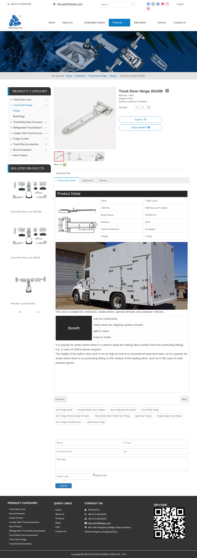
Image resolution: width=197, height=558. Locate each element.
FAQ (57, 527)
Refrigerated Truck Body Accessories (30, 127)
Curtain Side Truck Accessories (30, 133)
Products (59, 518)
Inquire (138, 119)
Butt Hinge (19, 116)
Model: (59, 173)
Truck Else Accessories (26, 144)
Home (58, 510)
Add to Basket (139, 127)
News (58, 522)
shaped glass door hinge (169, 416)
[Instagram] (167, 4)
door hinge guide (64, 409)
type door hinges (143, 416)
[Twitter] (153, 4)
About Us (59, 514)
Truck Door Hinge (22, 105)
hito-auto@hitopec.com (69, 4)
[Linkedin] (158, 4)
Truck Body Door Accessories (29, 122)
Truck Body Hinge (150, 409)
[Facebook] (148, 4)
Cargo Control (21, 138)
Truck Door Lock (22, 99)
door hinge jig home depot (123, 409)
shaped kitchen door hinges (91, 409)
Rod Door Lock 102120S (23, 303)
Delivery (103, 180)
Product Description (66, 180)
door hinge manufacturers (68, 422)
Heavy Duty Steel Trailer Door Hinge (112, 416)
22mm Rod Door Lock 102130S (26, 211)
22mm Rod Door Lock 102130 (25, 257)
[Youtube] (163, 4)
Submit (63, 486)
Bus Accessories (22, 150)
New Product (20, 155)
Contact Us (60, 531)
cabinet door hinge (96, 422)
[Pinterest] (148, 8)
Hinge (16, 110)
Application (87, 180)
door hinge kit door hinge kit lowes (72, 416)
